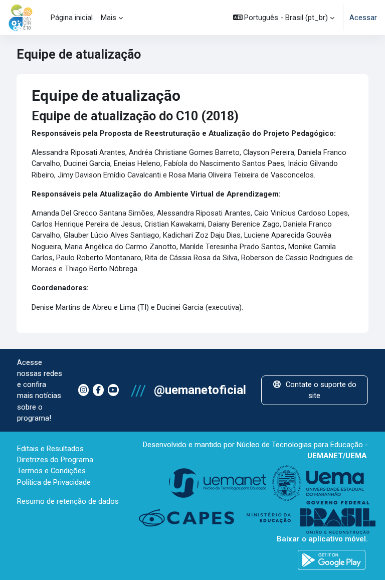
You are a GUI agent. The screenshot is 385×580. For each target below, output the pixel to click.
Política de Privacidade (54, 482)
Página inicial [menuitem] (72, 17)
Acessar (363, 17)
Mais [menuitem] (108, 17)
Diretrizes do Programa (55, 459)
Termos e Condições (51, 470)
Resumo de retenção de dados (68, 501)
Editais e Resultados (50, 448)
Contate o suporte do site (321, 390)
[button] (284, 17)
